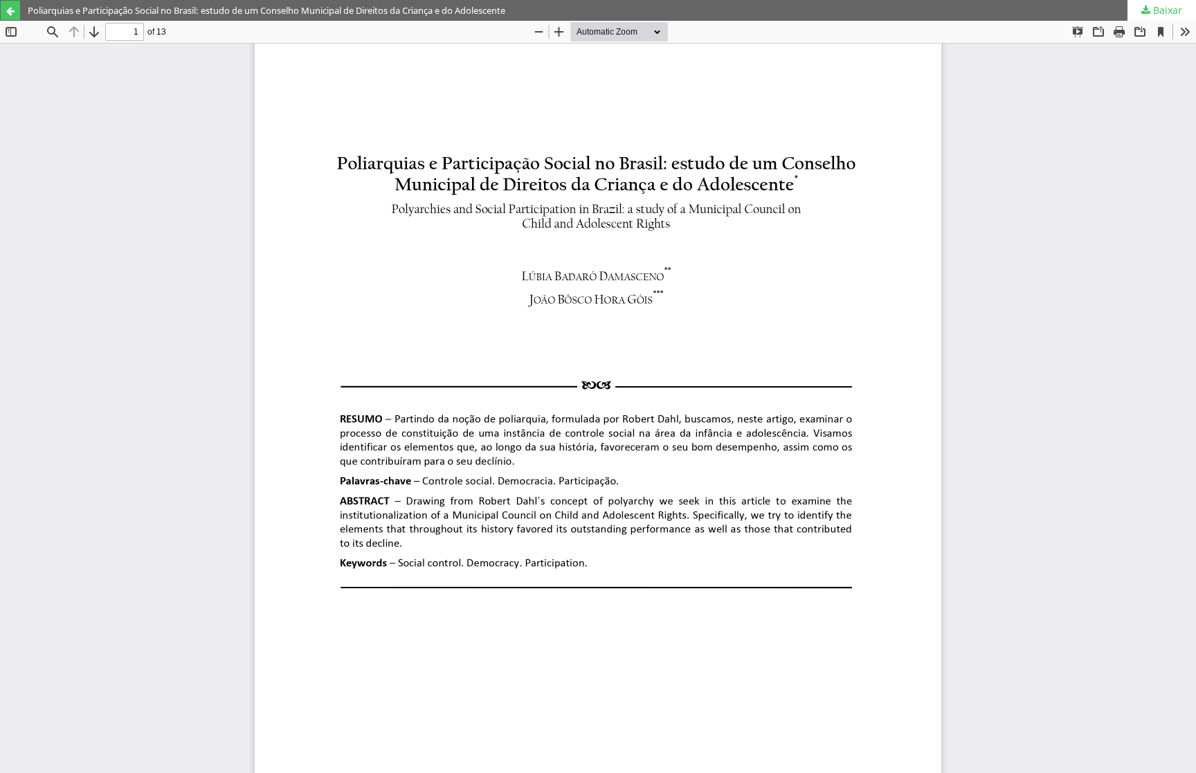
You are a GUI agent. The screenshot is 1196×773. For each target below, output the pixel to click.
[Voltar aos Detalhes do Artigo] (10, 10)
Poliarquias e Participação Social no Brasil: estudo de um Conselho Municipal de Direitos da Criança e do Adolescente (266, 10)
